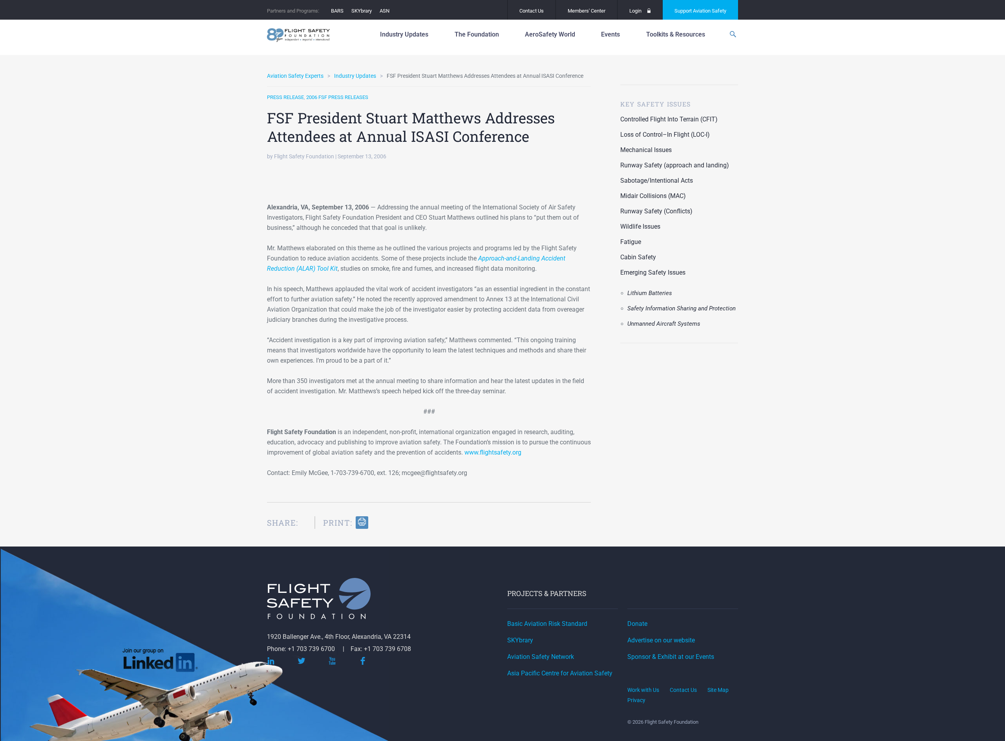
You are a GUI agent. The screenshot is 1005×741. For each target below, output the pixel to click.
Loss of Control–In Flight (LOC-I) (665, 134)
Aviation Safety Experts (295, 76)
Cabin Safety (638, 257)
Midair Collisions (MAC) (653, 196)
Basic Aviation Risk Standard (547, 623)
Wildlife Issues (640, 226)
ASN (384, 11)
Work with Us (643, 690)
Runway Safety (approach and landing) (674, 165)
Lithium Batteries (649, 293)
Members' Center (586, 11)
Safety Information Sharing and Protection (681, 308)
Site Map (718, 690)
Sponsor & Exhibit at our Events (670, 656)
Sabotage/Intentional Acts (656, 180)
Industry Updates (355, 76)
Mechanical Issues (646, 150)
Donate (637, 623)
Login (635, 11)
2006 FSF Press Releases (337, 97)
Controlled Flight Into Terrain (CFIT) (669, 119)
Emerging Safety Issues (652, 272)
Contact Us (531, 11)
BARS (337, 11)
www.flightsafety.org (492, 452)
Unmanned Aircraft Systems (663, 323)
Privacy (636, 700)
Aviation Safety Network (540, 656)
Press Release (285, 97)
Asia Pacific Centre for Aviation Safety (559, 673)
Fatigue (630, 242)
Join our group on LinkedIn (160, 662)
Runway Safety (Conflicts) (656, 211)
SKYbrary (361, 11)
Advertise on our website (661, 640)
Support (700, 11)
